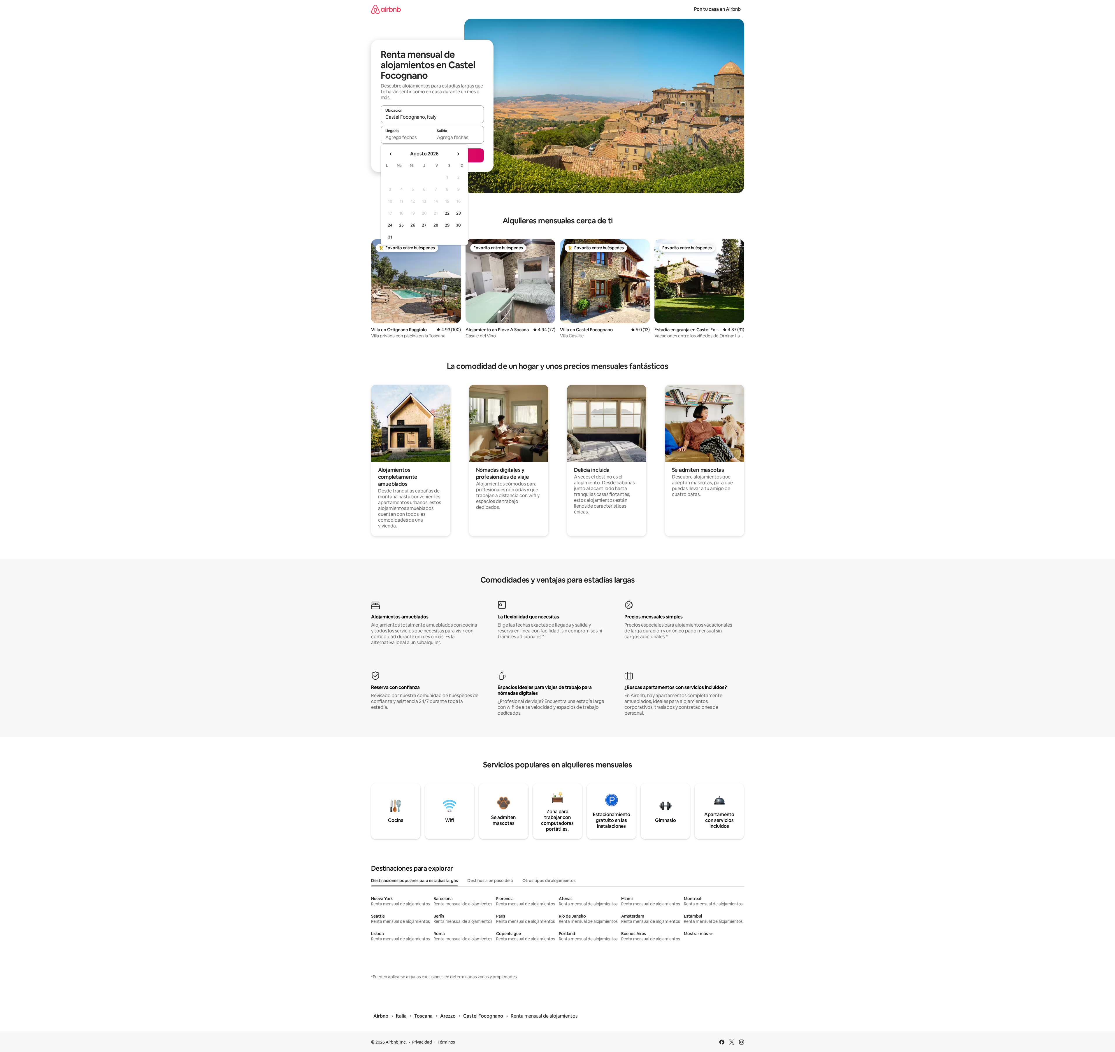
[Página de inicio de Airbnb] (386, 9)
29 (447, 225)
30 (458, 225)
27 (424, 225)
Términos (446, 1042)
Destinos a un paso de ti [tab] (490, 880)
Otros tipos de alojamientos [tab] (549, 880)
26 (412, 225)
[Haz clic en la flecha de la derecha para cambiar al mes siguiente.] (458, 154)
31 (390, 237)
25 (401, 225)
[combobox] (432, 116)
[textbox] (406, 137)
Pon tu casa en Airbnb (717, 9)
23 (458, 213)
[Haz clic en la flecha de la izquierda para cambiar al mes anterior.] (391, 154)
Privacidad (422, 1042)
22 (447, 213)
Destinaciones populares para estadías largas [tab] (414, 880)
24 (390, 225)
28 (435, 225)
